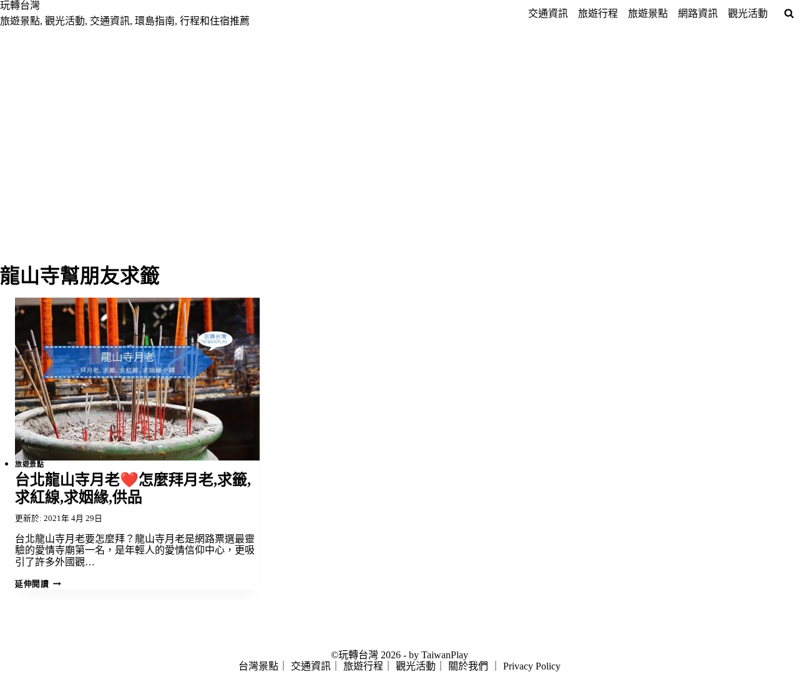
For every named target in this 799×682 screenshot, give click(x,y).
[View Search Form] (789, 14)
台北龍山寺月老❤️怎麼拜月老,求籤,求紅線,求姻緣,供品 (133, 488)
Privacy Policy (532, 666)
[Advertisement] (399, 121)
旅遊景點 (648, 13)
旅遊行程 (598, 13)
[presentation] (137, 379)
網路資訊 (698, 13)
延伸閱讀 (37, 584)
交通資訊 (548, 13)
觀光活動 (748, 13)
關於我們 (468, 666)
